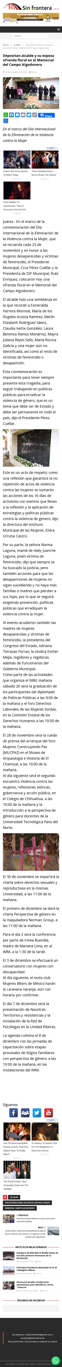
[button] (55, 1360)
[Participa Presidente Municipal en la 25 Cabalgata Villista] (8, 1270)
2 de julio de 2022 (25, 1273)
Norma (34, 72)
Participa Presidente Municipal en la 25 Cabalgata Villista (37, 1268)
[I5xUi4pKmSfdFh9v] (31, 21)
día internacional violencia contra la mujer (27, 1202)
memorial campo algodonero (20, 1208)
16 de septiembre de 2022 (29, 1290)
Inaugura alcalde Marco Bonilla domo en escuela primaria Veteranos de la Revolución (37, 1255)
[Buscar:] (31, 36)
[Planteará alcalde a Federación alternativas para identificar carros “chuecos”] (8, 1285)
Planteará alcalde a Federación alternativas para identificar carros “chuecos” (35, 1285)
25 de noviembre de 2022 (16, 72)
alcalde (14, 1197)
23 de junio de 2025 (26, 1261)
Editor (39, 1261)
